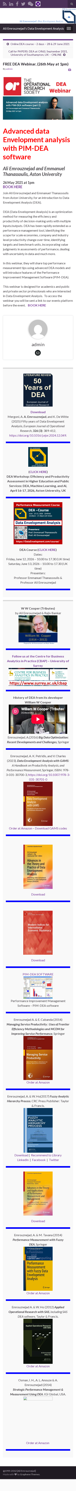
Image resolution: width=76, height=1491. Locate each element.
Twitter (54, 1160)
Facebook (39, 1160)
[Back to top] (67, 1482)
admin (9, 68)
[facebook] (17, 3)
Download (38, 894)
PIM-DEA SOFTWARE (38, 974)
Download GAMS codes (51, 828)
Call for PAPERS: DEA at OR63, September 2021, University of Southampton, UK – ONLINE (38, 53)
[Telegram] (38, 3)
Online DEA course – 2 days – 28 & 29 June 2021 (40, 44)
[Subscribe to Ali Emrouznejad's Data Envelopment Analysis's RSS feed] (5, 3)
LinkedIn (23, 1160)
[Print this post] (69, 69)
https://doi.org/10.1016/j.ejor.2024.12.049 (37, 435)
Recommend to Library (46, 1155)
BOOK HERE (12, 187)
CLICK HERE (38, 472)
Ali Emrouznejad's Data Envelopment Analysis (33, 28)
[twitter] (23, 3)
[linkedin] (11, 3)
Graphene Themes (30, 1474)
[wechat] (30, 3)
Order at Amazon (20, 828)
